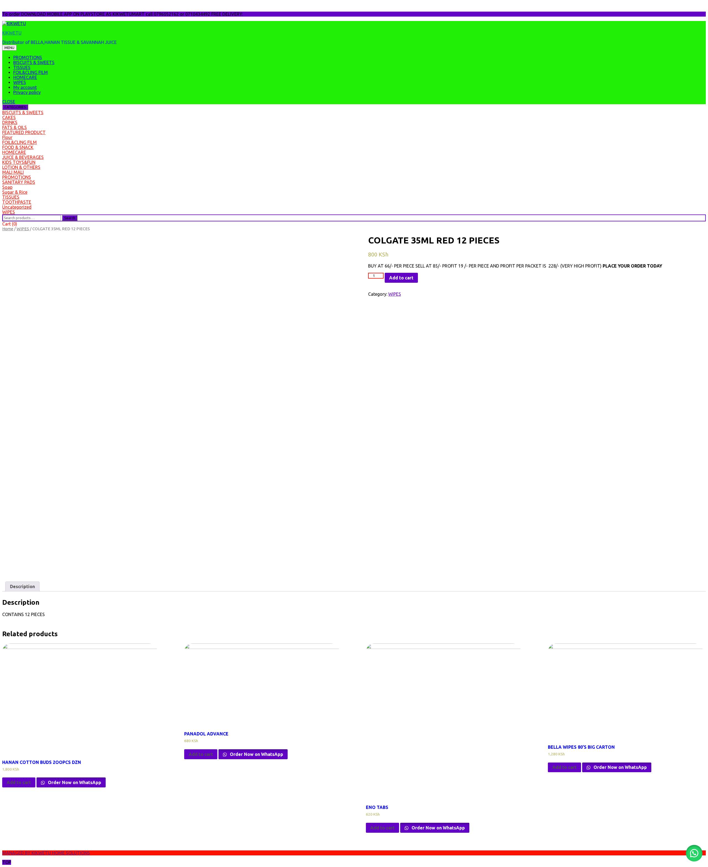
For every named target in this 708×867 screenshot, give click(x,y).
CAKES (9, 117)
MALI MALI (13, 172)
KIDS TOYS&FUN (18, 162)
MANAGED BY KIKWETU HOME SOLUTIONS (46, 852)
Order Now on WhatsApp (74, 782)
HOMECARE (25, 77)
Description (22, 586)
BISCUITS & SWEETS (33, 62)
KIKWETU (12, 32)
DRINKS (9, 122)
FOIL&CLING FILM (30, 72)
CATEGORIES (15, 107)
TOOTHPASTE (16, 202)
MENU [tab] (9, 48)
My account (25, 87)
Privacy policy (27, 92)
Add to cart (401, 277)
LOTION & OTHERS (21, 167)
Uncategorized (17, 207)
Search (69, 218)
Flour (7, 137)
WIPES (19, 82)
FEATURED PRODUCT (24, 132)
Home (7, 228)
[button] (694, 853)
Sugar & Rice (14, 192)
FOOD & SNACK (17, 147)
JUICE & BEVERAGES (23, 157)
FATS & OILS (14, 127)
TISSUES (21, 67)
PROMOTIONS (27, 57)
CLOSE (8, 101)
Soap (7, 187)
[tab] (22, 586)
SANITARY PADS (18, 182)
